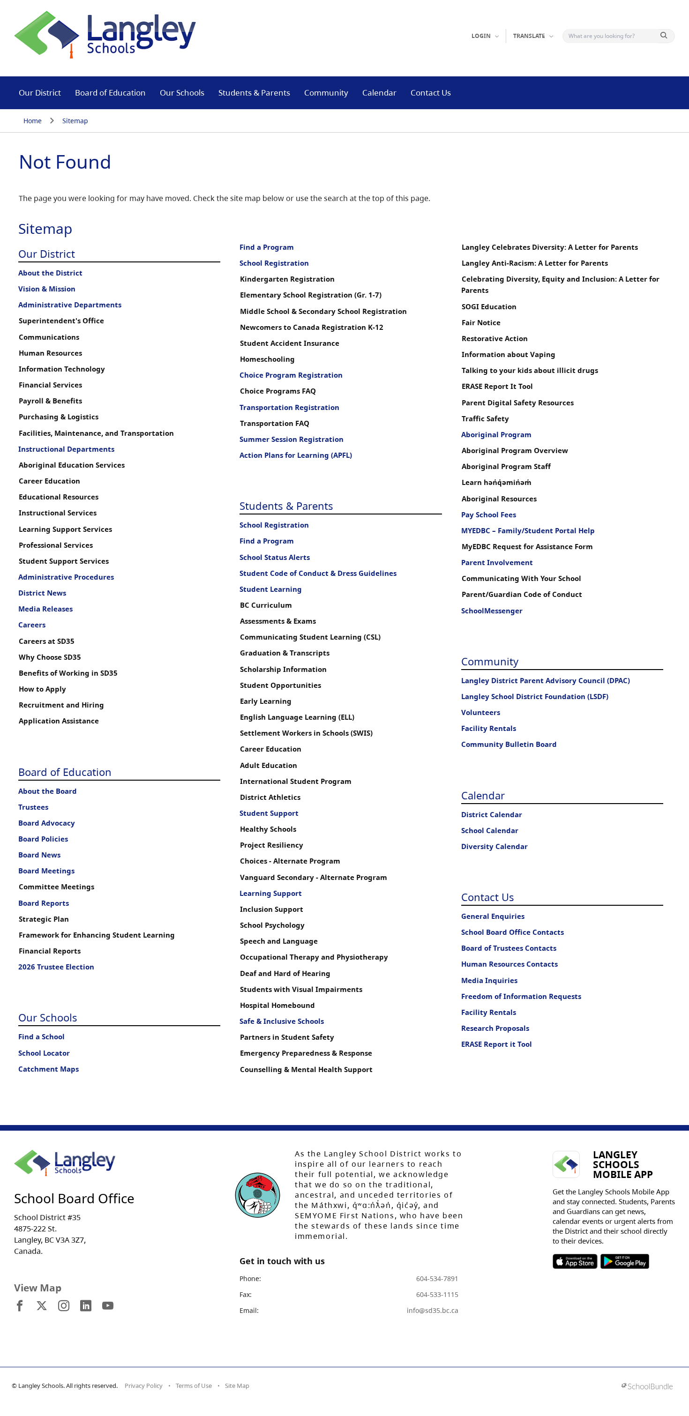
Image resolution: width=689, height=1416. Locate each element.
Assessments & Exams (278, 621)
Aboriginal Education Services (72, 465)
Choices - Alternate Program (290, 861)
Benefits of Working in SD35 (68, 673)
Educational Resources (58, 497)
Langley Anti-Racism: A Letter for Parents (535, 263)
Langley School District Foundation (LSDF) (534, 696)
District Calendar (491, 815)
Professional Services (56, 545)
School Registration (274, 263)
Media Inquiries (489, 980)
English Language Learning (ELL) (297, 717)
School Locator (44, 1053)
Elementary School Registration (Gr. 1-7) (311, 295)
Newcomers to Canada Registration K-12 (311, 327)
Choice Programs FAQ (278, 391)
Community (326, 92)
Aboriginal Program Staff (506, 466)
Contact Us (431, 92)
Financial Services (50, 385)
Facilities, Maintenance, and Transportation (96, 433)
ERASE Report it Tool (496, 1044)
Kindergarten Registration (287, 279)
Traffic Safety (485, 419)
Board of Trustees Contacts (508, 948)
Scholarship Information (283, 669)
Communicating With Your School (521, 578)
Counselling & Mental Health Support (306, 1069)
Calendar (379, 92)
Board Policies (43, 839)
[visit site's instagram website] (63, 1306)
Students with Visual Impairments (301, 989)
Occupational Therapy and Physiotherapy (314, 957)
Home (32, 120)
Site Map (237, 1385)
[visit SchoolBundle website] (647, 1387)
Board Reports (43, 903)
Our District (40, 92)
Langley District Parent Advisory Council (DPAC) (545, 681)
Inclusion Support (271, 909)
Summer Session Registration (292, 439)
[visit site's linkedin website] (85, 1306)
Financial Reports (50, 951)
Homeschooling (267, 359)
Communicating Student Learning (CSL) (310, 637)
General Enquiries (492, 916)
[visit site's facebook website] (19, 1306)
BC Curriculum (266, 605)
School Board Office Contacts (512, 932)
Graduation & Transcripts (285, 653)
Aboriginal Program (496, 435)
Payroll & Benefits (50, 401)
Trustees (33, 807)
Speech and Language (279, 941)
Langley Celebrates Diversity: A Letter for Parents (550, 247)
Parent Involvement (497, 562)
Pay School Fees (488, 515)
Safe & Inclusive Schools (282, 1021)
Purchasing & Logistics (58, 417)
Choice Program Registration (291, 375)
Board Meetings (46, 871)
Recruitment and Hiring (61, 705)
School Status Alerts (275, 557)
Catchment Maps (48, 1069)
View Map (37, 1287)
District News (42, 593)
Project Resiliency (271, 845)
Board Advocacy (46, 823)
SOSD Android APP (624, 1261)
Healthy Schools (268, 829)
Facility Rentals (488, 728)
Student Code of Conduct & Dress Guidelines (318, 573)
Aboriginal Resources (499, 499)
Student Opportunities (280, 685)
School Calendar (489, 830)
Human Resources (50, 353)
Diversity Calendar (494, 846)
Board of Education (110, 92)
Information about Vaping (508, 354)
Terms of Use (194, 1385)
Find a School (41, 1037)
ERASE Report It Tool (497, 386)
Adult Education (268, 765)
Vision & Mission (46, 289)
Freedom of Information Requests (521, 996)
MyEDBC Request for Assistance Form (527, 546)
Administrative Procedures (66, 577)
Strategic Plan (44, 919)
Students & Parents (254, 92)
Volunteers (480, 712)
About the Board (47, 791)
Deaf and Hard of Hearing (285, 973)
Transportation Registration (289, 407)
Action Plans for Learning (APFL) (296, 455)
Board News (39, 855)
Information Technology (62, 369)
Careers (31, 625)
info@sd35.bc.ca (432, 1310)
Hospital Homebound (277, 1005)
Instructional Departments (66, 449)
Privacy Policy (144, 1385)
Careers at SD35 (47, 641)
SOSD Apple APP (575, 1261)
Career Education (49, 481)
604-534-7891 (437, 1278)
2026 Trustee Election (56, 967)
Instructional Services (58, 513)
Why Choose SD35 (50, 657)
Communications (49, 337)
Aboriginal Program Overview (515, 450)
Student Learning (271, 589)
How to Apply (42, 689)
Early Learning (266, 701)
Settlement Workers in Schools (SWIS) (306, 733)
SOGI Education (489, 307)
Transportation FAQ (274, 423)
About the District (50, 273)
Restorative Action (495, 338)
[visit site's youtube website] (107, 1306)
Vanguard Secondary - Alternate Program (313, 877)
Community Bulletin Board (509, 744)
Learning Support (271, 893)
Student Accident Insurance (289, 343)
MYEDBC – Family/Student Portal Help (528, 531)
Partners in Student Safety (287, 1037)
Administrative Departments (69, 305)
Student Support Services (64, 561)
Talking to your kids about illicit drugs (530, 370)
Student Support (269, 813)
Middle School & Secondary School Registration (323, 311)
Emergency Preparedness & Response (306, 1053)
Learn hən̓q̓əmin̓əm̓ (497, 482)
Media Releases (45, 609)
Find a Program (267, 247)
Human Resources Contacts (509, 964)
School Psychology (272, 925)
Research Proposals (495, 1028)
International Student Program (296, 781)
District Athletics (270, 797)
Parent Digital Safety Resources (518, 403)
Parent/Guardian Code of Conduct (522, 594)
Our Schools (182, 92)
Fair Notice (481, 323)
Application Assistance (59, 721)
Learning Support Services (65, 529)
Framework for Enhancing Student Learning (97, 935)
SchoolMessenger (492, 611)
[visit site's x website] (41, 1306)
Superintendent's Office (61, 321)
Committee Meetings (56, 887)
